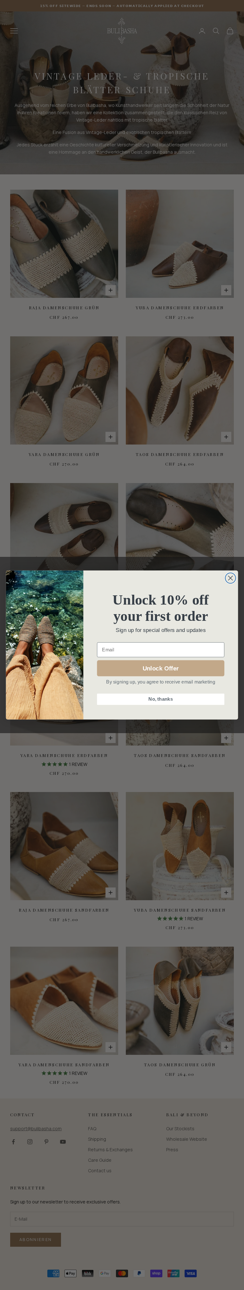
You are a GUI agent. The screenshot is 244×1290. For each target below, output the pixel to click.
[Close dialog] (230, 578)
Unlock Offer (161, 668)
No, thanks (160, 699)
